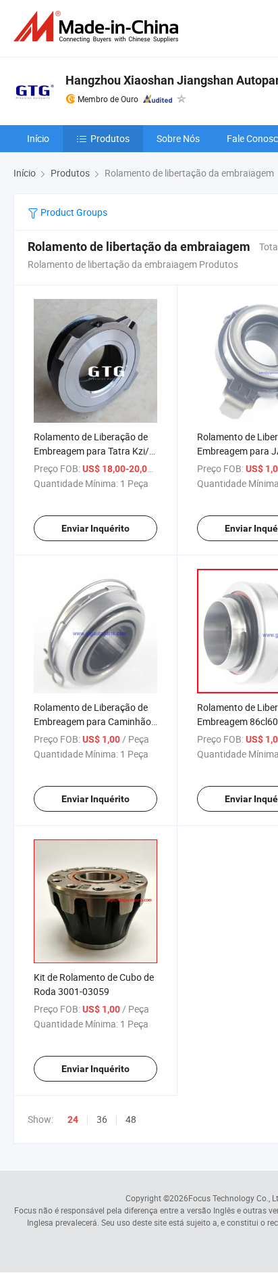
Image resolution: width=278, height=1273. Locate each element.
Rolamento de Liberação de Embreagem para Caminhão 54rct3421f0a (92, 721)
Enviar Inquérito (95, 528)
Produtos (110, 138)
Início (38, 138)
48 (131, 1119)
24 (72, 1119)
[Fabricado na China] (98, 27)
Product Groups (72, 212)
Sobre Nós (178, 138)
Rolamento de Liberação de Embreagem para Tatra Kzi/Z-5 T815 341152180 (95, 450)
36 (101, 1119)
